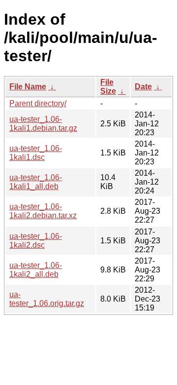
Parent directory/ (37, 103)
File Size (108, 86)
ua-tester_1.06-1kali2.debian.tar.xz (43, 211)
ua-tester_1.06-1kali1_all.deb (35, 182)
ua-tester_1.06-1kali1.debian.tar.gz (43, 123)
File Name (27, 86)
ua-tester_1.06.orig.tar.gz (46, 299)
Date (143, 86)
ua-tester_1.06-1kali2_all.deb (35, 269)
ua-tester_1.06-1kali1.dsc (35, 152)
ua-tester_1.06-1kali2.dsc (35, 240)
